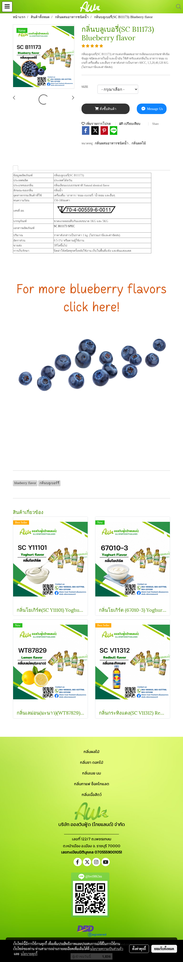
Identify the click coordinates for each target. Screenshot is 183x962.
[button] (177, 6)
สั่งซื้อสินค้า (107, 109)
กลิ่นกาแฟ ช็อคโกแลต (91, 784)
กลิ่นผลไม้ (139, 143)
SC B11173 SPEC (64, 226)
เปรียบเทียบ (131, 123)
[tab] (15, 167)
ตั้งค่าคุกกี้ (139, 948)
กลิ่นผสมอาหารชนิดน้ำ (112, 143)
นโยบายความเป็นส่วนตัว (106, 948)
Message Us (154, 109)
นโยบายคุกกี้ (29, 954)
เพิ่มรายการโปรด (98, 123)
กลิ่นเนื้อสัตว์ (92, 794)
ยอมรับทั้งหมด (164, 948)
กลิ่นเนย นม (91, 773)
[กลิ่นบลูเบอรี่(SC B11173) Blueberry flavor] (43, 57)
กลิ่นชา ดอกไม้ (91, 762)
